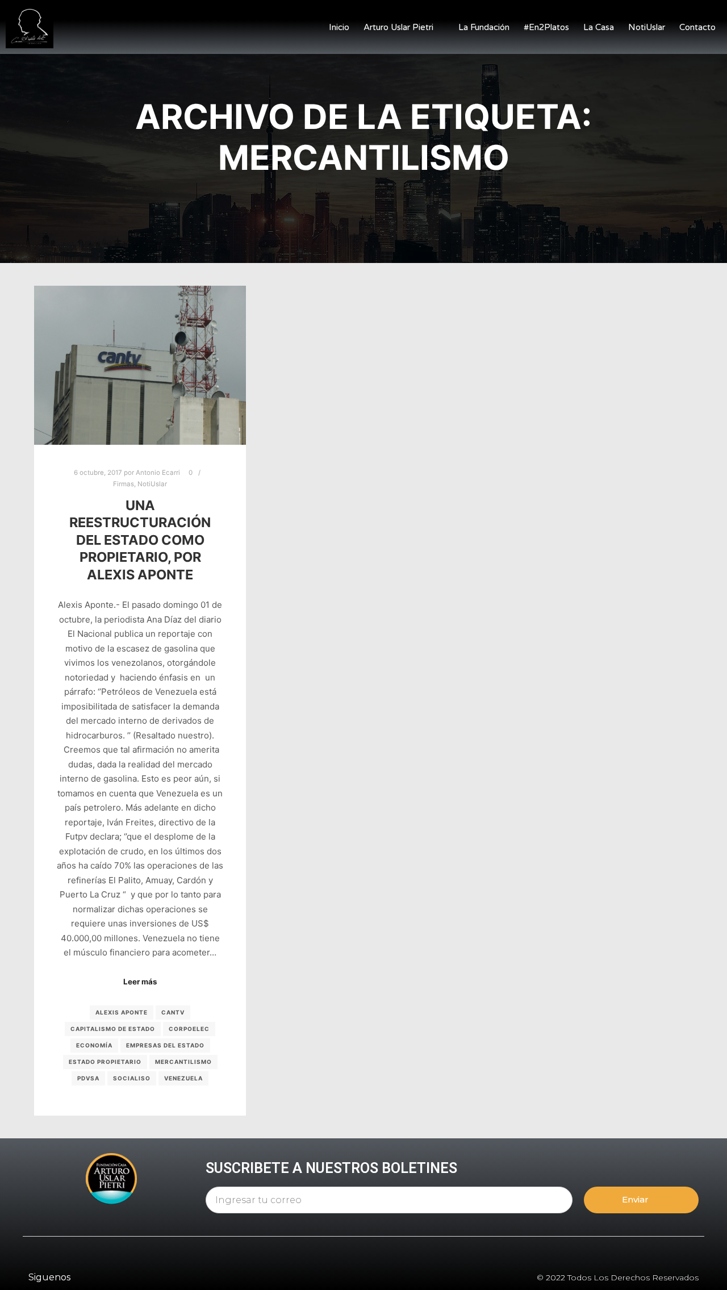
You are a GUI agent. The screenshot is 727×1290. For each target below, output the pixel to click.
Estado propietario (105, 1061)
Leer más (140, 981)
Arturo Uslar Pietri (398, 27)
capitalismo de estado (112, 1028)
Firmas (123, 484)
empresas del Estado (165, 1045)
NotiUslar (646, 27)
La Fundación (483, 27)
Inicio (339, 27)
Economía (94, 1045)
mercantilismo (183, 1061)
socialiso (132, 1078)
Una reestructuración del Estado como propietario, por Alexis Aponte (140, 540)
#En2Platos (546, 27)
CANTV (173, 1012)
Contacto (697, 27)
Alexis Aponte (121, 1012)
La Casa (598, 27)
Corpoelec (189, 1028)
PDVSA (88, 1078)
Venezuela (183, 1078)
